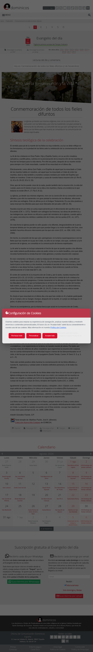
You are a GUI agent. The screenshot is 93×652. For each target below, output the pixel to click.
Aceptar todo (50, 336)
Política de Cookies (58, 327)
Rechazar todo (16, 336)
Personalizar (33, 336)
